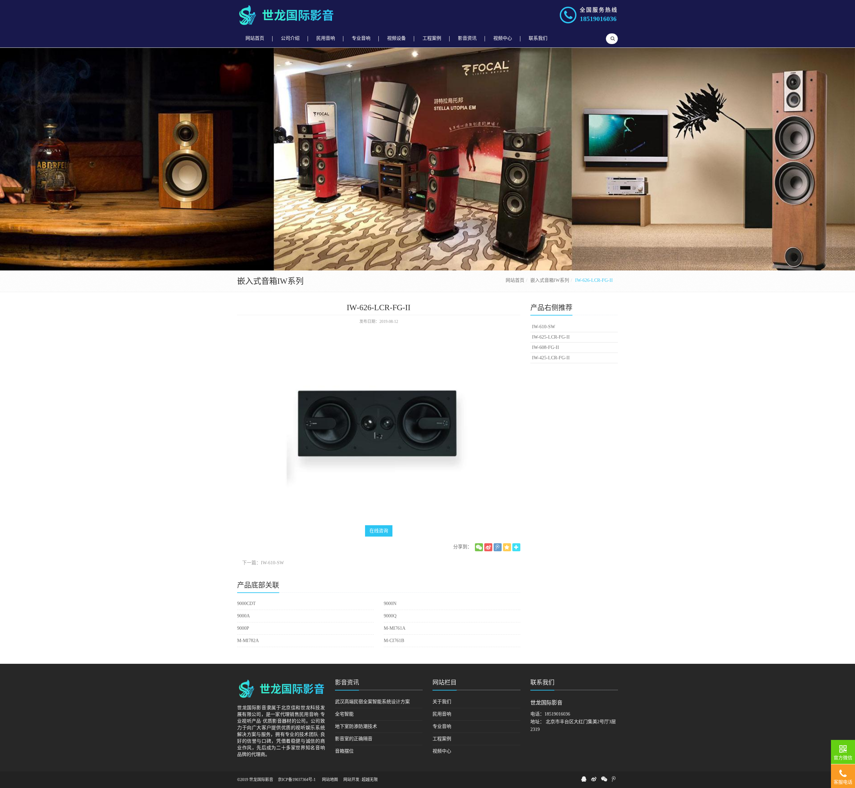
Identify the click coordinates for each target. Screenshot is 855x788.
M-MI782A (248, 640)
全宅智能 (344, 714)
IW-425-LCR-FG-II (551, 357)
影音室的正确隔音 (353, 738)
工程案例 (442, 738)
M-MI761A (394, 628)
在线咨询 (378, 530)
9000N (390, 603)
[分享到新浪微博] (488, 547)
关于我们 (442, 701)
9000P (243, 628)
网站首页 (515, 280)
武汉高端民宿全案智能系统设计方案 (372, 701)
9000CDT (246, 603)
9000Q (390, 615)
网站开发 (351, 779)
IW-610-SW (543, 326)
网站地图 (330, 779)
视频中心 (442, 751)
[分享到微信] (479, 547)
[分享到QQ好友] (583, 779)
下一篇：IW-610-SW (263, 562)
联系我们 (542, 682)
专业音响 (442, 726)
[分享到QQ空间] (507, 547)
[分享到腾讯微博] (498, 547)
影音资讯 (347, 682)
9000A (243, 615)
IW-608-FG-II (545, 347)
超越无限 (370, 779)
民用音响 (442, 714)
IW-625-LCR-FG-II (551, 337)
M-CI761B (394, 640)
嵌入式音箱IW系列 (549, 280)
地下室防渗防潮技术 (356, 726)
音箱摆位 (344, 751)
